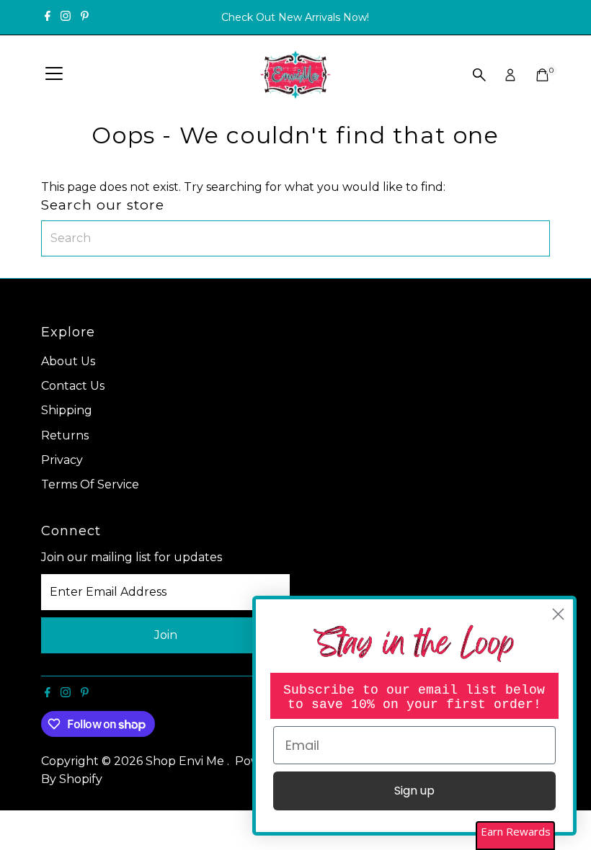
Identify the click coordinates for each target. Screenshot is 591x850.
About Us (68, 361)
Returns (65, 435)
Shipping (66, 410)
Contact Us (73, 386)
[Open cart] (542, 74)
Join (165, 635)
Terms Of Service (90, 484)
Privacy (62, 460)
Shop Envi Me (186, 761)
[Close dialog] (558, 614)
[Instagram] (65, 17)
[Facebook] (47, 17)
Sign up (414, 790)
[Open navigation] (54, 75)
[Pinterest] (84, 17)
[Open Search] (479, 74)
